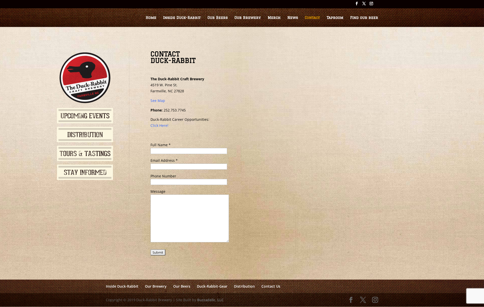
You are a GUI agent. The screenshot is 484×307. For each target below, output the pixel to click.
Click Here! (159, 125)
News (292, 18)
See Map (157, 100)
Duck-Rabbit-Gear (212, 286)
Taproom (335, 18)
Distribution (244, 286)
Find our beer (364, 18)
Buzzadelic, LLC (210, 299)
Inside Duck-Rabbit (182, 18)
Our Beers (217, 18)
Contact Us (270, 286)
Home (151, 18)
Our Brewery (247, 18)
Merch (274, 18)
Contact (312, 18)
